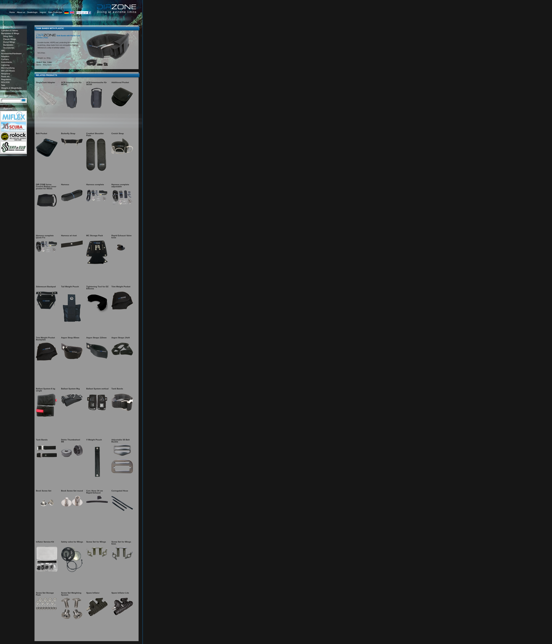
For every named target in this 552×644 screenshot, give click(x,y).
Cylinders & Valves (9, 30)
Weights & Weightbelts (11, 88)
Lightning (5, 65)
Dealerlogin (32, 12)
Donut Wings (9, 42)
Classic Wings (9, 39)
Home (12, 12)
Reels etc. (5, 76)
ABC (3, 50)
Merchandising (8, 68)
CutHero (5, 59)
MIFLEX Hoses (8, 71)
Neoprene (5, 73)
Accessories (8, 48)
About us (21, 12)
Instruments (6, 62)
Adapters (5, 56)
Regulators (6, 79)
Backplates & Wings (10, 33)
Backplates (8, 45)
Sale (3, 85)
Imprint (43, 12)
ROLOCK (5, 82)
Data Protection (55, 12)
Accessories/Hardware (11, 53)
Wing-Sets (8, 36)
